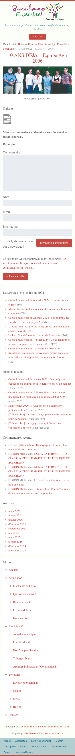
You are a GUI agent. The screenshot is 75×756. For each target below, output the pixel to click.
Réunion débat (21, 602)
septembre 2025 (17, 528)
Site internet (10, 226)
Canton (17, 690)
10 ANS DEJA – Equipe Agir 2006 (37, 57)
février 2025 (15, 541)
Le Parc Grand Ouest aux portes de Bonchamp (34, 335)
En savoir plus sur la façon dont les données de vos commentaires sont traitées (34, 263)
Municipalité (16, 626)
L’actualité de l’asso (24, 586)
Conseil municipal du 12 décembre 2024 (31, 348)
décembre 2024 (17, 546)
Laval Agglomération (25, 682)
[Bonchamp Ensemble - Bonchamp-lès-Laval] (37, 19)
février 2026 (15, 515)
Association (15, 578)
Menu (36, 37)
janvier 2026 (15, 519)
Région (17, 707)
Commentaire (11, 152)
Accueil (13, 570)
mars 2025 (14, 537)
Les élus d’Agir (22, 642)
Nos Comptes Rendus (25, 650)
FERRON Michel (17, 453)
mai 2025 (13, 533)
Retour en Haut (52, 733)
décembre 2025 (17, 524)
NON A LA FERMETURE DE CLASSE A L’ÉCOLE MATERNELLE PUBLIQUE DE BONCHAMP (39, 458)
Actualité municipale (25, 634)
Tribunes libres (21, 658)
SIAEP (17, 699)
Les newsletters (22, 610)
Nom (6, 197)
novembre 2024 (17, 550)
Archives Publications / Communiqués (35, 666)
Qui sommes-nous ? (24, 594)
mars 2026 (14, 511)
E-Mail (7, 212)
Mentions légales (24, 752)
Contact (13, 715)
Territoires (14, 674)
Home (21, 44)
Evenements (20, 618)
